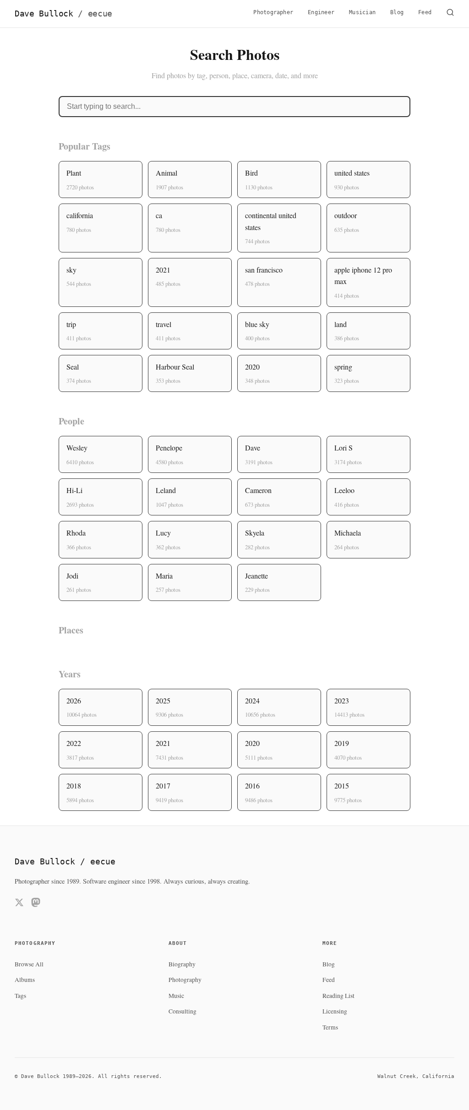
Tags (20, 996)
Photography (185, 980)
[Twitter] (19, 904)
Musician (362, 12)
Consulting (182, 1011)
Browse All (29, 964)
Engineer (321, 12)
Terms (330, 1027)
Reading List (338, 996)
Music (176, 996)
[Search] (450, 13)
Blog (397, 12)
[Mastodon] (35, 904)
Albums (25, 980)
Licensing (334, 1011)
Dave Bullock (63, 13)
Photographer (273, 12)
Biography (182, 964)
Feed (424, 12)
